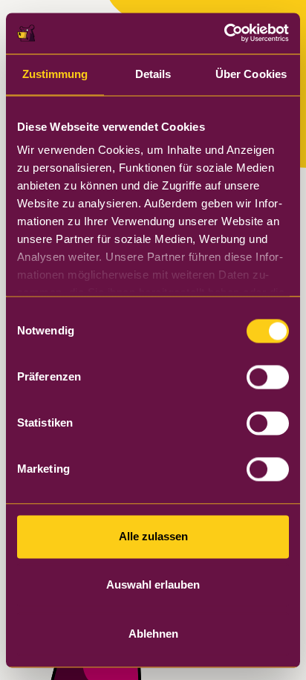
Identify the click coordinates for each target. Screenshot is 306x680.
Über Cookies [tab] (251, 74)
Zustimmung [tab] (55, 74)
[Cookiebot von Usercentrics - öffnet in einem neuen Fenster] (224, 33)
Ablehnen (153, 633)
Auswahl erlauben (153, 585)
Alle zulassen (153, 536)
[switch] (268, 377)
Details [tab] (153, 74)
